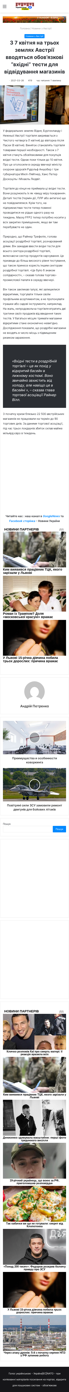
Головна (24, 28)
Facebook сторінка (22, 521)
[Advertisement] (34, 477)
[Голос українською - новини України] (25, 6)
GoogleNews (51, 516)
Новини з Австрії (42, 28)
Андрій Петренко (34, 706)
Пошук (7, 823)
